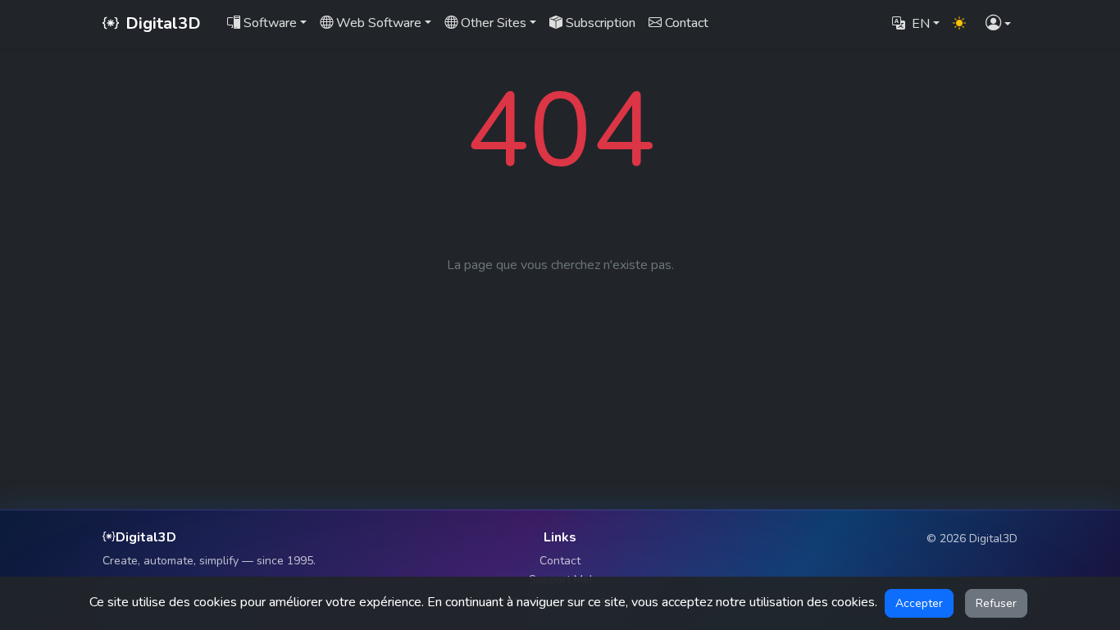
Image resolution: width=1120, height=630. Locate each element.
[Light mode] (959, 24)
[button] (998, 24)
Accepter (919, 603)
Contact (560, 560)
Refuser (996, 603)
